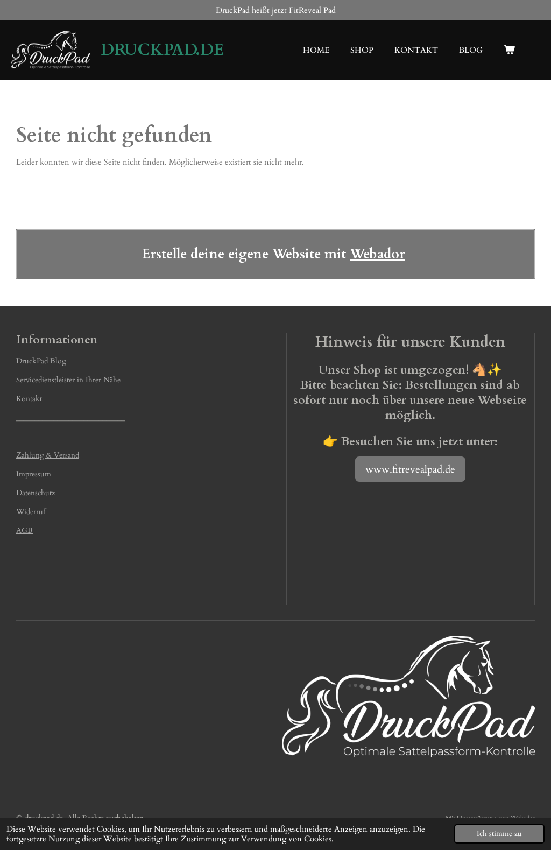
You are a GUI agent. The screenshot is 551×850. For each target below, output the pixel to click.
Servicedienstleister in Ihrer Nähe (68, 380)
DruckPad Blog (41, 361)
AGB (24, 530)
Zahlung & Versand (47, 455)
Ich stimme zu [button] (499, 834)
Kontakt (29, 399)
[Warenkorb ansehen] (509, 50)
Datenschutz (35, 493)
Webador (377, 254)
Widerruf (30, 512)
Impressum (33, 474)
